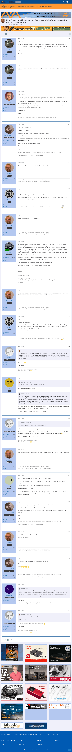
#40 (69, 610)
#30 (69, 316)
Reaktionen (6, 54)
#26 (69, 189)
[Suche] (63, 1)
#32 (69, 378)
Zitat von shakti (25, 393)
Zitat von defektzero (26, 422)
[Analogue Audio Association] (10, 1)
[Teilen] (70, 34)
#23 (69, 91)
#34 (69, 449)
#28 (69, 241)
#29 (69, 290)
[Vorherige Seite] (2, 34)
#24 (69, 124)
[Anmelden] (66, 2)
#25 (69, 163)
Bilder (4, 58)
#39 (69, 584)
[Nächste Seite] (12, 34)
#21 (69, 39)
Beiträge (5, 56)
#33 (69, 418)
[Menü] (70, 1)
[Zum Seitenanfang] (69, 750)
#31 (69, 347)
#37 (69, 532)
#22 (69, 65)
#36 (69, 502)
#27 (69, 215)
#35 (69, 475)
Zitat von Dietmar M (26, 351)
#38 (69, 558)
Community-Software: (36, 750)
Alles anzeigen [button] (43, 596)
